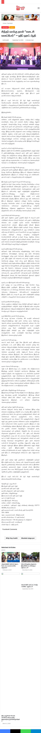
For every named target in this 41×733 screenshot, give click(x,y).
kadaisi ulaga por (28, 538)
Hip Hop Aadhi (12, 538)
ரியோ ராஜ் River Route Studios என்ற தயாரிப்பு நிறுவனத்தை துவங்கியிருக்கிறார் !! (11, 718)
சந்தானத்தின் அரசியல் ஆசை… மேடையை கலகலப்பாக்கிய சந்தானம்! (10, 566)
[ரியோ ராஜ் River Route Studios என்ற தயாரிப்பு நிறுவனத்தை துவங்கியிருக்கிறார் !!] (11, 643)
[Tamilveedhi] (20, 8)
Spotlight (10, 23)
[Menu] (39, 9)
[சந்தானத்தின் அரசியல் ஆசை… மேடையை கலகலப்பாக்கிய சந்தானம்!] (11, 557)
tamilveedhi (6, 40)
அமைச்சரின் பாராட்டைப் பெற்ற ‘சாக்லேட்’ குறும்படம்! (29, 585)
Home (4, 23)
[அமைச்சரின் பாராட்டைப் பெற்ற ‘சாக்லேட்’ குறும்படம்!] (30, 578)
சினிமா (12, 27)
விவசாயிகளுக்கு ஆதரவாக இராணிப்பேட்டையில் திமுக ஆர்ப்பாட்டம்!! (28, 566)
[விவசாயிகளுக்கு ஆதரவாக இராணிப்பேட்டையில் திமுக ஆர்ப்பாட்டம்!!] (30, 557)
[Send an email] (9, 40)
